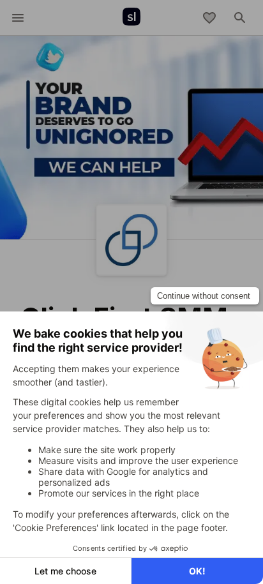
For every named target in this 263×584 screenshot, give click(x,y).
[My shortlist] (209, 18)
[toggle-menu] (18, 18)
